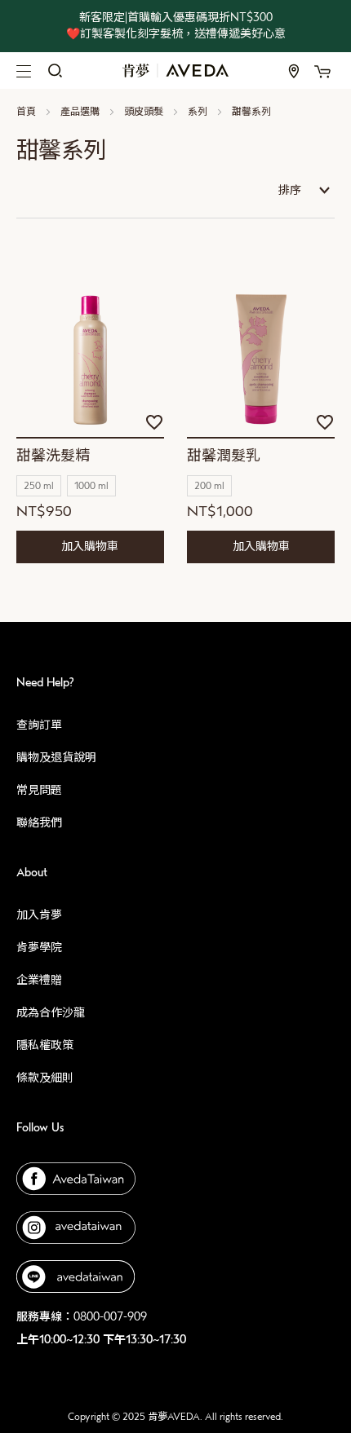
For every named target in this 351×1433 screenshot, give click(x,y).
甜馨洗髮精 (53, 456)
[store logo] (175, 70)
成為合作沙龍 (50, 1013)
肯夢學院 (39, 948)
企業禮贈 (39, 980)
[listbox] (90, 487)
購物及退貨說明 (56, 758)
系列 (199, 111)
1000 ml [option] (91, 486)
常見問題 (39, 790)
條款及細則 (44, 1078)
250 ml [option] (39, 486)
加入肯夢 (39, 915)
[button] (154, 422)
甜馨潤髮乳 (223, 456)
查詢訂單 (39, 725)
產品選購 (81, 111)
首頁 (27, 111)
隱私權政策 (44, 1045)
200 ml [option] (209, 486)
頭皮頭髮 (145, 111)
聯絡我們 (39, 823)
